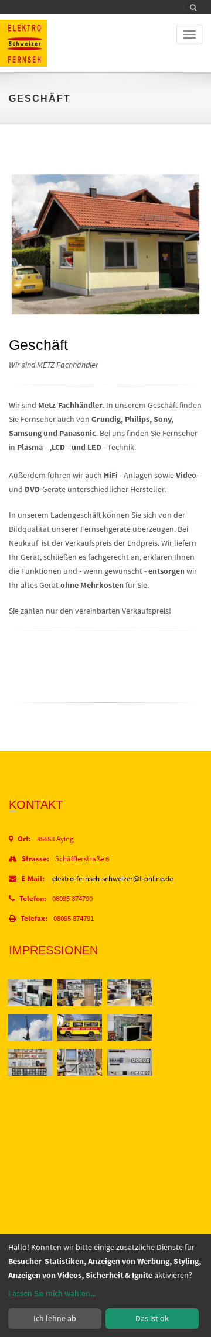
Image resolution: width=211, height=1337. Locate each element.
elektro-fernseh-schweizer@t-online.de (112, 879)
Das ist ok (152, 1318)
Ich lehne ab (54, 1318)
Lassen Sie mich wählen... (52, 1293)
